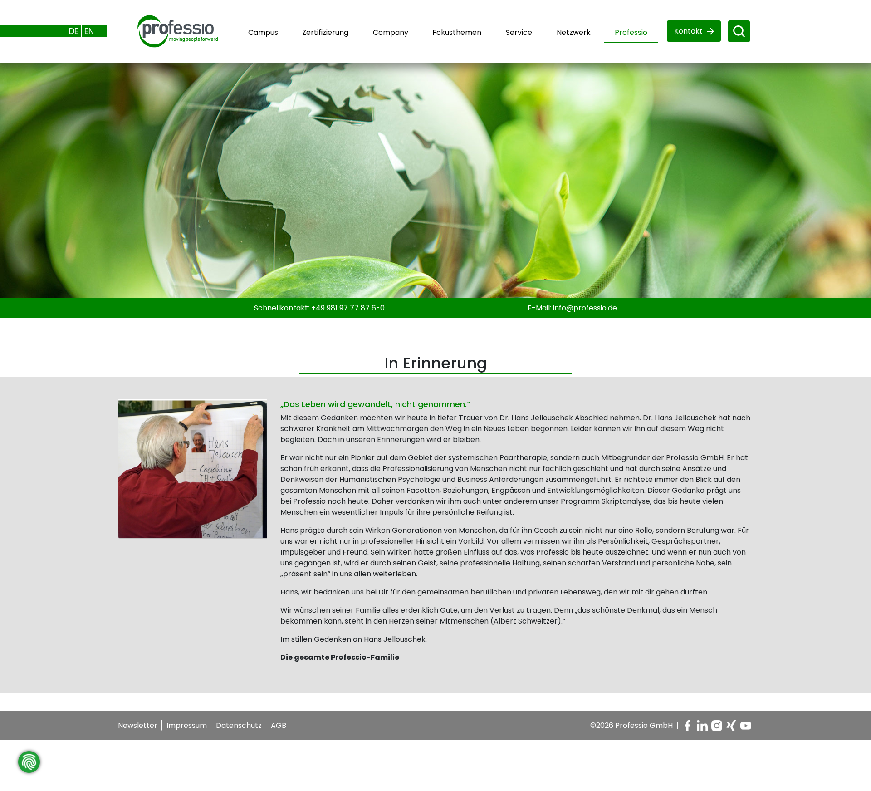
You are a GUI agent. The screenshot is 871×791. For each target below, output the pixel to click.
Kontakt (688, 31)
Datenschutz (239, 725)
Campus (263, 32)
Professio (631, 32)
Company (390, 32)
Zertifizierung (325, 32)
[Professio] (167, 30)
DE (73, 31)
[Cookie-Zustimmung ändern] (29, 762)
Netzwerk (574, 32)
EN (89, 31)
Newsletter (137, 725)
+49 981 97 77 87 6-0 (348, 308)
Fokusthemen (456, 32)
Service (519, 32)
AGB (278, 725)
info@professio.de (585, 308)
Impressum (186, 725)
